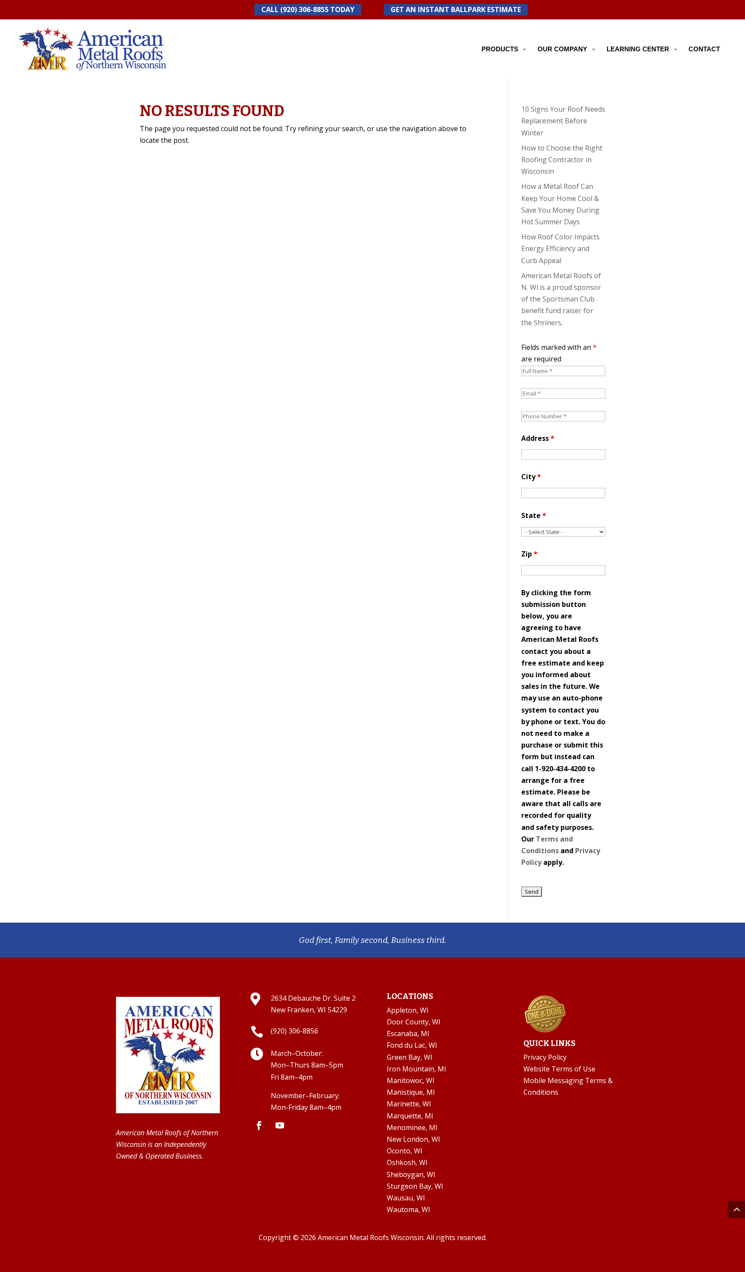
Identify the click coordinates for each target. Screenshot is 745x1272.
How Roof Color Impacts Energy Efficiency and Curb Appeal (560, 248)
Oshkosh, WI (407, 1162)
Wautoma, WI (408, 1209)
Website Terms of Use (559, 1069)
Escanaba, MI (408, 1033)
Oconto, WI (405, 1151)
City (531, 476)
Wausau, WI (406, 1198)
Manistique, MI (411, 1092)
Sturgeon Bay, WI (415, 1186)
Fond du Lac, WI (412, 1045)
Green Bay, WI (409, 1057)
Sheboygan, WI (411, 1174)
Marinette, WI (409, 1104)
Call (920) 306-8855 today (307, 9)
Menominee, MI (412, 1127)
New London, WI (413, 1139)
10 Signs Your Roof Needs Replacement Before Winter (563, 120)
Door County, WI (414, 1022)
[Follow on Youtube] (279, 1125)
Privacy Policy (545, 1057)
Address (537, 438)
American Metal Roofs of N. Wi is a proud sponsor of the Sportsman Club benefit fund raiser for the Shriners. (561, 299)
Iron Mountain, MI (416, 1069)
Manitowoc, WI (411, 1080)
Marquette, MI (410, 1116)
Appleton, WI (408, 1010)
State (533, 515)
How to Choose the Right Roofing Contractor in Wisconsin (561, 159)
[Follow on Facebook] (259, 1125)
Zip (529, 554)
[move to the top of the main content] (736, 1209)
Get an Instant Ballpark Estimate (456, 9)
